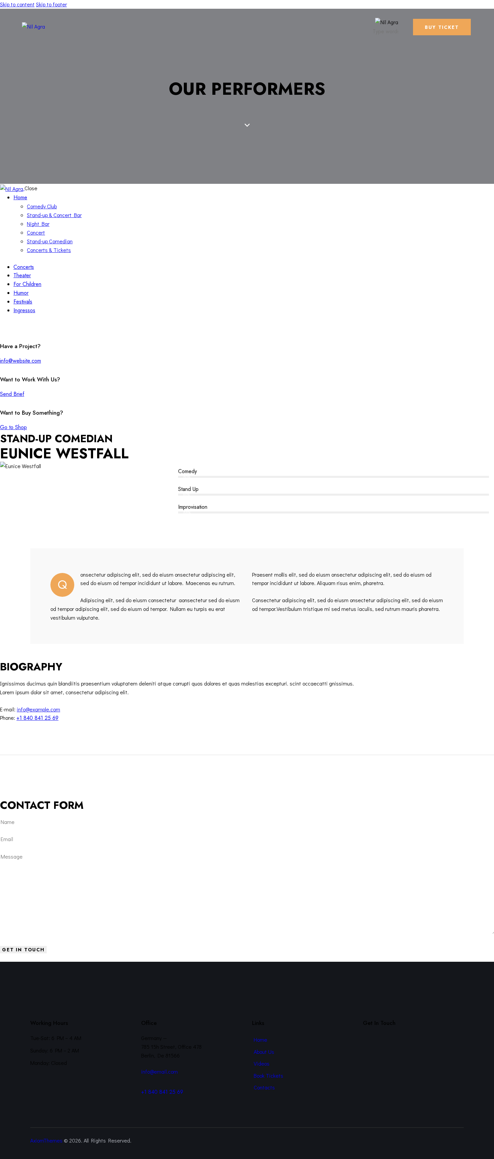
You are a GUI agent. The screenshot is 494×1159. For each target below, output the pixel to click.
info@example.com (38, 709)
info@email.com (159, 1071)
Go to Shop (13, 427)
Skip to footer (51, 4)
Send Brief (12, 394)
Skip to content (17, 4)
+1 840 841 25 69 (37, 718)
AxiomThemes (46, 1140)
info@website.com (20, 361)
